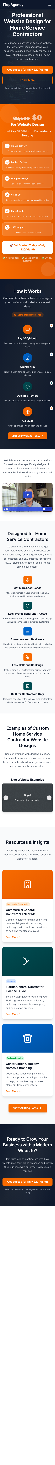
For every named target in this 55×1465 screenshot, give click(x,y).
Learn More (27, 80)
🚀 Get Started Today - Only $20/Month (27, 247)
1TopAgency (12, 5)
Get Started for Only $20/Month (27, 69)
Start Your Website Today (26, 435)
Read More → (13, 937)
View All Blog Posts (25, 1108)
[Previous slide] (6, 797)
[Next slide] (49, 797)
